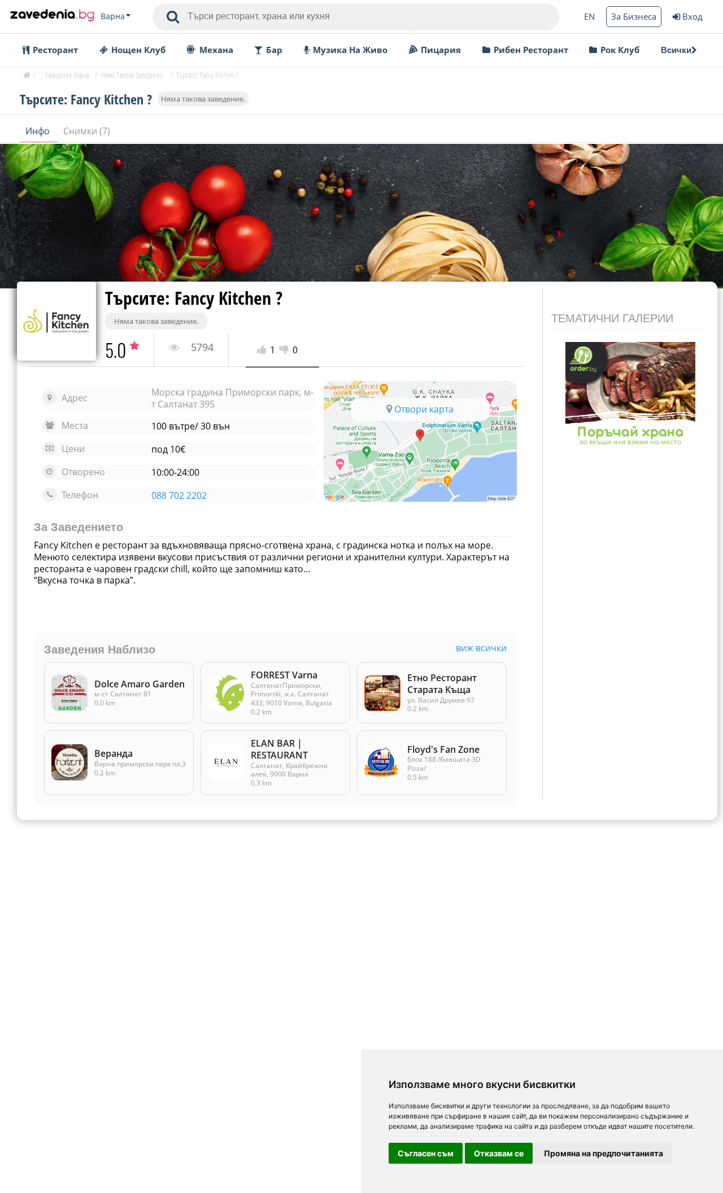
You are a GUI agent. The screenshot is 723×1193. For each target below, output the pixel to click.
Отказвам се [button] (499, 1153)
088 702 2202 (179, 496)
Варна (113, 16)
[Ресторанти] (52, 16)
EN (589, 16)
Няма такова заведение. (203, 99)
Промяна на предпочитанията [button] (603, 1153)
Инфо (38, 131)
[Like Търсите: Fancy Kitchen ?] (263, 350)
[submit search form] (173, 17)
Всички (676, 50)
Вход (692, 16)
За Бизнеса (633, 16)
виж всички (481, 648)
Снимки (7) (86, 131)
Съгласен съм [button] (426, 1153)
